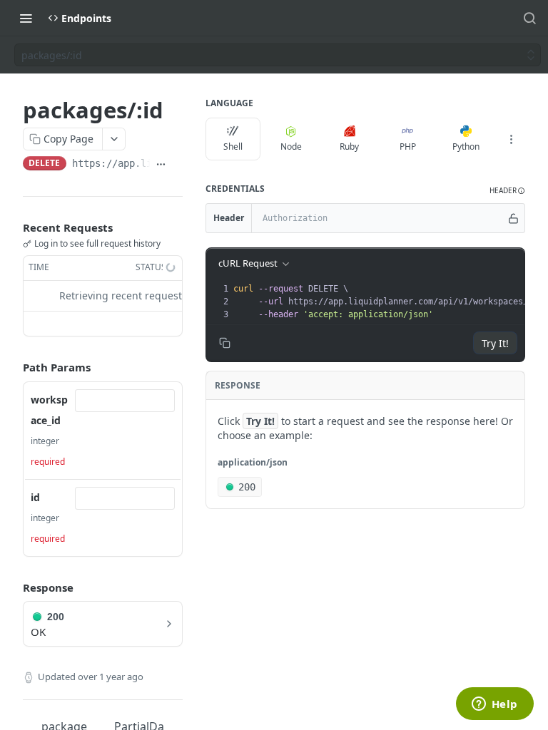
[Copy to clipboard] (177, 164)
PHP (408, 146)
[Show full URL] (161, 164)
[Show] (513, 218)
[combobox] (125, 400)
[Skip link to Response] (13, 587)
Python (466, 146)
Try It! (495, 343)
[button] (507, 190)
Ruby (349, 146)
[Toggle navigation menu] (25, 17)
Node (291, 146)
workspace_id (49, 410)
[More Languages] (511, 139)
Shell (233, 146)
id (35, 497)
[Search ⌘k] (529, 17)
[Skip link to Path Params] (13, 367)
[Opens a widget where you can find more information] (494, 705)
